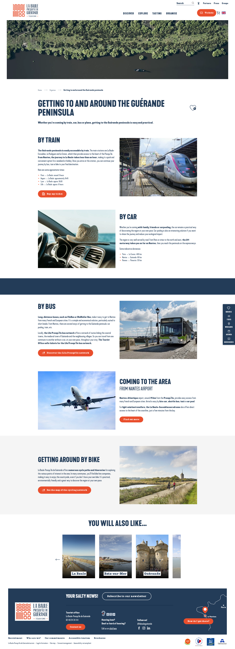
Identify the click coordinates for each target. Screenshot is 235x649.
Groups (225, 3)
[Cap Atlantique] (222, 641)
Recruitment (15, 638)
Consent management (65, 643)
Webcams (229, 327)
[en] (224, 13)
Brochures (229, 342)
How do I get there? (198, 621)
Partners (207, 3)
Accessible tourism (79, 638)
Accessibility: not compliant (82, 643)
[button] (224, 13)
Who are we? (33, 638)
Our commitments (55, 638)
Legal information (42, 643)
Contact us (75, 627)
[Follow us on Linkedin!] (148, 628)
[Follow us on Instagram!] (144, 628)
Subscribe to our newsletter (126, 596)
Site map (52, 643)
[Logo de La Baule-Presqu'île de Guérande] (32, 611)
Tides (229, 320)
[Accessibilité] (198, 3)
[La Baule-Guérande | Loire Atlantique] (25, 10)
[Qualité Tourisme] (198, 641)
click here (113, 628)
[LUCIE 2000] (187, 641)
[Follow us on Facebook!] (139, 628)
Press (216, 3)
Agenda (229, 335)
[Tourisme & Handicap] (210, 641)
